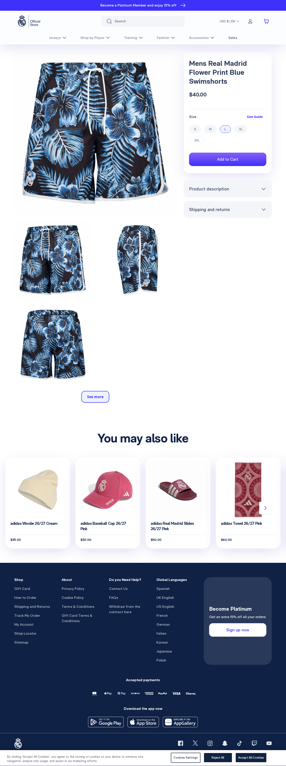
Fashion (163, 38)
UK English (165, 597)
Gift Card (22, 589)
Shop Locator (25, 633)
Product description (209, 189)
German (163, 624)
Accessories (199, 38)
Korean (162, 642)
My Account (24, 624)
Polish (161, 660)
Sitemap (21, 642)
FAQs (113, 597)
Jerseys (55, 38)
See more (95, 396)
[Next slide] (265, 508)
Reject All (218, 757)
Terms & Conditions (78, 606)
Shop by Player (92, 38)
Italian (161, 633)
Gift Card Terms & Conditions (77, 618)
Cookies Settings (186, 757)
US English (165, 606)
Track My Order (27, 615)
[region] (143, 758)
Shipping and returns (209, 209)
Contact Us (118, 589)
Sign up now (237, 629)
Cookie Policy (73, 597)
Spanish (163, 589)
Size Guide (255, 117)
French (162, 615)
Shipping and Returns (32, 606)
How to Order (25, 597)
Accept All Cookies (251, 757)
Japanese (164, 651)
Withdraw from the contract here (124, 609)
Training (130, 38)
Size (192, 117)
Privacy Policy (73, 589)
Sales (232, 38)
